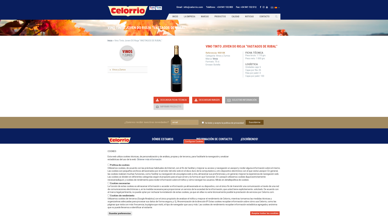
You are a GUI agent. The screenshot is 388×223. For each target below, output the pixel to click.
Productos (220, 16)
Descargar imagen (209, 100)
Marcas (205, 16)
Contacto (264, 16)
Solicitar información (244, 100)
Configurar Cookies (194, 141)
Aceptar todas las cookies (264, 213)
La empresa (189, 16)
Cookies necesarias (120, 183)
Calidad (235, 16)
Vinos (215, 59)
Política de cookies (120, 165)
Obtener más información (149, 159)
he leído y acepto (224, 123)
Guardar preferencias (120, 213)
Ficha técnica (254, 52)
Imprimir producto (170, 106)
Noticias (249, 16)
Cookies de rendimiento (122, 195)
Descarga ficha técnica (173, 100)
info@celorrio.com (193, 7)
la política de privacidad (233, 123)
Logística (251, 64)
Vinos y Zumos (119, 69)
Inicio (175, 16)
